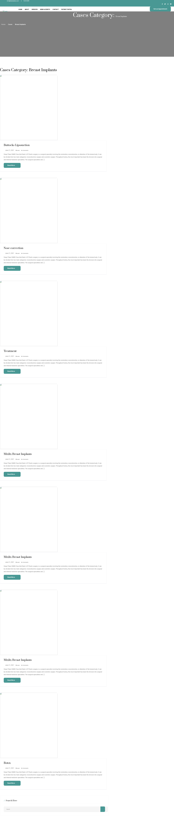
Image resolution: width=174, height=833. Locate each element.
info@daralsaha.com (13, 1)
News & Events (45, 9)
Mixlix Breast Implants (18, 454)
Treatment (10, 351)
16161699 (26, 1)
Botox (7, 763)
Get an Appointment (160, 9)
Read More (11, 165)
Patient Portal (66, 9)
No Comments (24, 150)
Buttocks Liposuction (17, 145)
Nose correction (13, 248)
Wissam (17, 150)
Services (35, 9)
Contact (56, 9)
